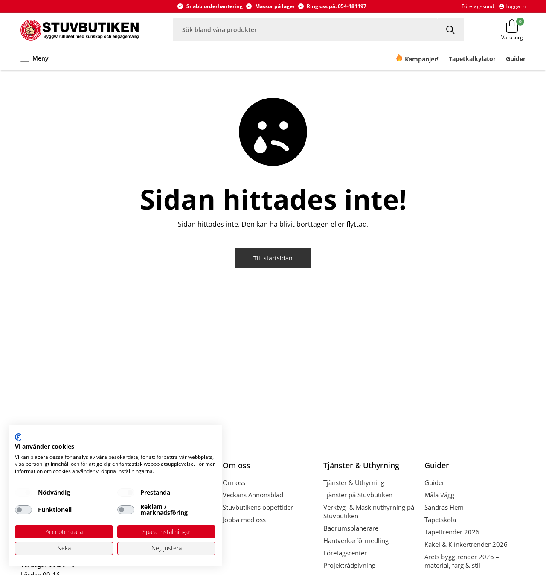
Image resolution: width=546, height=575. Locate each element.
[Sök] (451, 29)
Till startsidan (273, 258)
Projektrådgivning (349, 565)
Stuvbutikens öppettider (258, 507)
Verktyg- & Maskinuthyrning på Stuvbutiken (368, 511)
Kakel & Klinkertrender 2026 (466, 544)
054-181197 (352, 6)
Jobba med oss (244, 519)
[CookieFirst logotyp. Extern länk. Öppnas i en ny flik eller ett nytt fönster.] (18, 437)
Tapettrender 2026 (451, 532)
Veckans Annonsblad (253, 494)
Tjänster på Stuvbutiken (357, 494)
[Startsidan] (79, 30)
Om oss (234, 482)
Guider (434, 482)
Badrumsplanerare (350, 528)
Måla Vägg (439, 494)
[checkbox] (23, 492)
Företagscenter (345, 553)
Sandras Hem (444, 507)
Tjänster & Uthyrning (353, 482)
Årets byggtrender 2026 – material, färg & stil (461, 560)
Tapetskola (440, 519)
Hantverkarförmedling (356, 540)
